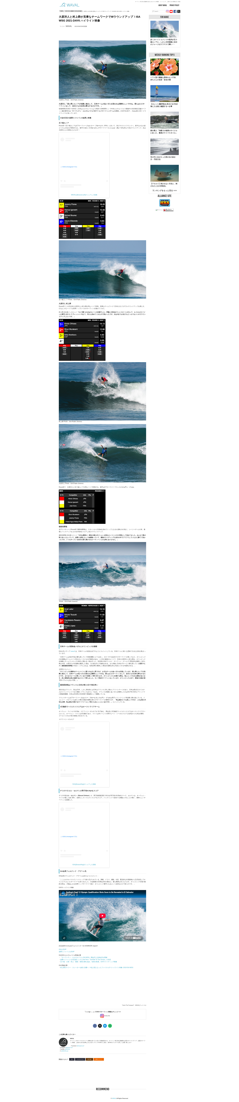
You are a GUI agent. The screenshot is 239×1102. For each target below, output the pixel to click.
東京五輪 (89, 1059)
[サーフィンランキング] (168, 210)
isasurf (73, 651)
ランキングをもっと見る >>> (164, 190)
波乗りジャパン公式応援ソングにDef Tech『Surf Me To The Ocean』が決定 (85, 959)
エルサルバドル (80, 1059)
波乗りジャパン (99, 1059)
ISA (72, 1059)
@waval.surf (69, 1047)
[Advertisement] (102, 34)
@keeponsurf (80, 1046)
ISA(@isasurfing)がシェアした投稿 (84, 784)
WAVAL (69, 26)
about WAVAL (162, 5)
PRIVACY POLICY (174, 5)
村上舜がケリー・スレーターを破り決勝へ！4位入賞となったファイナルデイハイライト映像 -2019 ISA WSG (96, 967)
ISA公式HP (62, 949)
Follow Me (107, 1015)
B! (105, 1026)
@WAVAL (67, 1049)
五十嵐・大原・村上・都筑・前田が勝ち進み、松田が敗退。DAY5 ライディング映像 (88, 961)
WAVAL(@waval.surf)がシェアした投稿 (84, 195)
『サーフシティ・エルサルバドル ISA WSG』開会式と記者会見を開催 (83, 957)
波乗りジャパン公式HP (66, 951)
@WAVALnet (64, 1051)
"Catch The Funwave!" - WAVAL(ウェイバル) (134, 1005)
